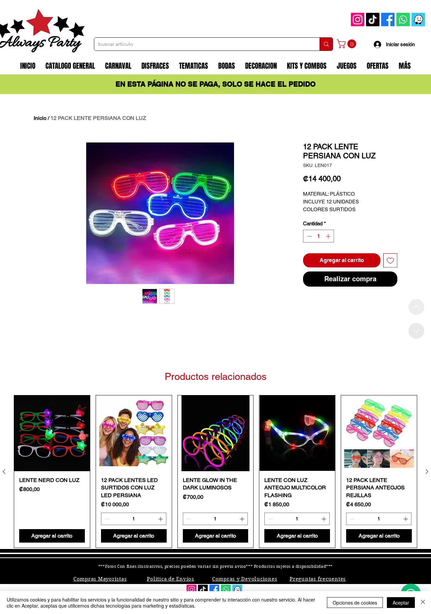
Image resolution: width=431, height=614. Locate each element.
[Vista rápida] (52, 433)
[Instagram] (357, 19)
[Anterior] (4, 471)
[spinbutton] (318, 236)
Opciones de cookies (355, 602)
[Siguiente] (427, 471)
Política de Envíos (170, 579)
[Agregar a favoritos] (390, 260)
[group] (215, 471)
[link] (347, 43)
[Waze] (418, 19)
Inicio (40, 118)
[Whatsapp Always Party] (403, 19)
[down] (416, 331)
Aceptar (401, 602)
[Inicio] (416, 307)
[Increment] (328, 236)
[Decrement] (308, 236)
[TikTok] (372, 19)
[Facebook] (388, 19)
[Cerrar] (423, 602)
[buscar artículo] (326, 44)
